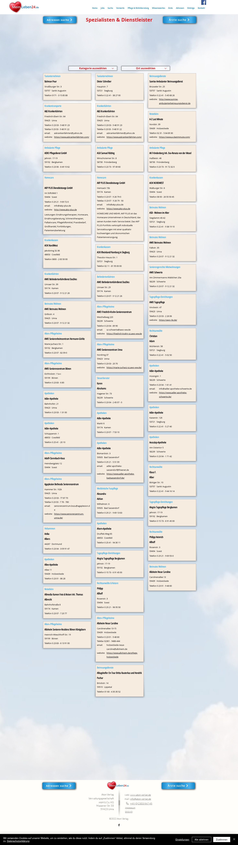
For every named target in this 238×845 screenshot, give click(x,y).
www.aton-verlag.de (140, 794)
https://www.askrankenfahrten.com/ (71, 137)
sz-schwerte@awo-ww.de (118, 329)
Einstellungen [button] (182, 839)
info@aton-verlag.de (140, 798)
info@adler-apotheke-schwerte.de (175, 388)
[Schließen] (234, 839)
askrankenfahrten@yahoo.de (68, 133)
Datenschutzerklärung (18, 841)
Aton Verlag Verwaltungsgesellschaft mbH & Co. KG (101, 798)
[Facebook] (203, 2)
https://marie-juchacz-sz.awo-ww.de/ (124, 367)
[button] (110, 8)
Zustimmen (221, 839)
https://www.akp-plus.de (118, 208)
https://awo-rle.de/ (168, 320)
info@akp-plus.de (62, 205)
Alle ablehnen (202, 839)
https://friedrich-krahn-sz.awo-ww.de (124, 333)
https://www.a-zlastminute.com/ (174, 137)
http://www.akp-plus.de (65, 209)
